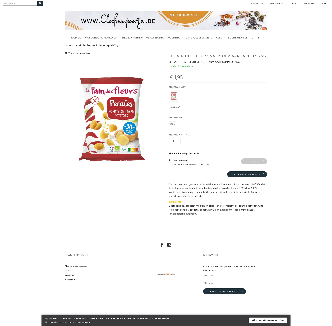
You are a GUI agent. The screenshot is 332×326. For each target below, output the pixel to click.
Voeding (173, 37)
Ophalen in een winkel (246, 174)
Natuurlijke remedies (101, 37)
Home (68, 45)
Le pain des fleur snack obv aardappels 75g (96, 45)
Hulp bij (75, 37)
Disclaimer (70, 275)
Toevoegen (253, 161)
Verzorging (155, 37)
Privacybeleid (71, 279)
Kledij (220, 37)
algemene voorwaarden (79, 322)
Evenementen (238, 37)
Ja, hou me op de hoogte (223, 291)
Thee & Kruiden (131, 37)
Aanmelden (257, 3)
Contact (294, 3)
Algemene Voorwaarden (76, 266)
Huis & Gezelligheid (198, 37)
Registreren (276, 3)
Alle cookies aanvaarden (268, 320)
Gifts (256, 37)
